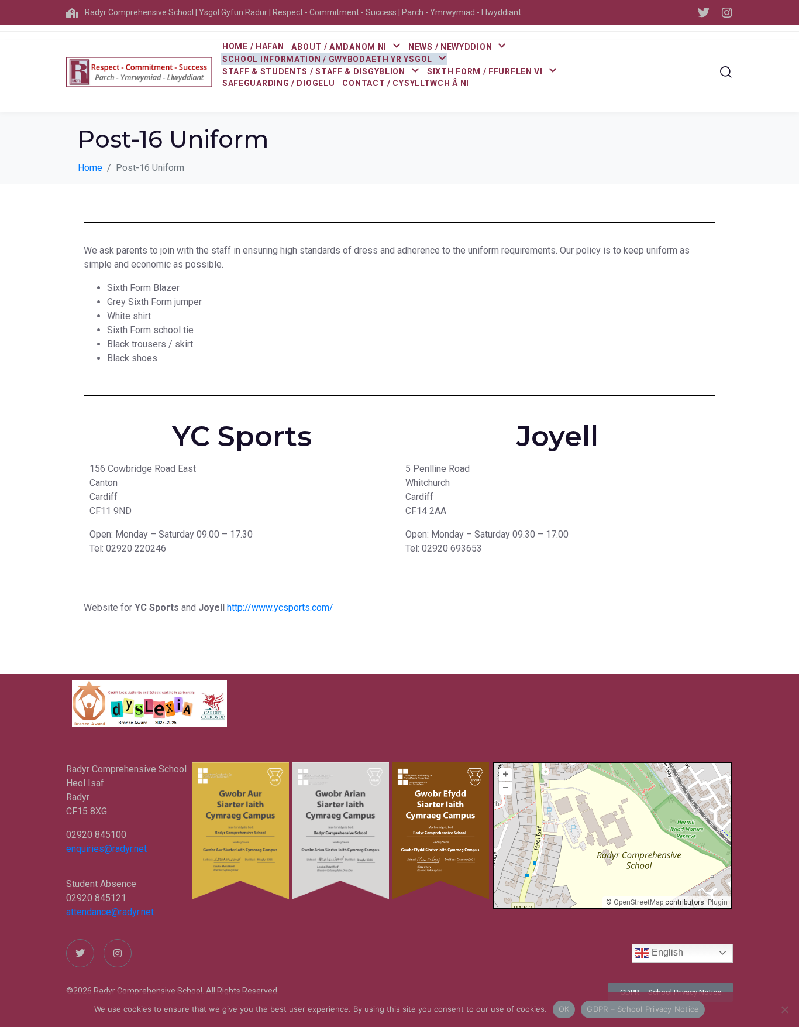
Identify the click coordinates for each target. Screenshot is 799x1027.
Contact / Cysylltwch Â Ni (405, 83)
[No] (784, 1009)
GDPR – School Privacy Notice (643, 1009)
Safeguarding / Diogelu (278, 83)
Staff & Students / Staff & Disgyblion (313, 71)
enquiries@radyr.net (106, 848)
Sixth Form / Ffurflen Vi (485, 71)
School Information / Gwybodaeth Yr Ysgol (327, 59)
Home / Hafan (253, 46)
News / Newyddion (450, 47)
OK (564, 1009)
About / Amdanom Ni (339, 47)
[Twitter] (704, 13)
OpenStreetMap (638, 902)
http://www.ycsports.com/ (280, 607)
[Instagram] (727, 13)
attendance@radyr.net (110, 912)
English (666, 952)
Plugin (717, 902)
